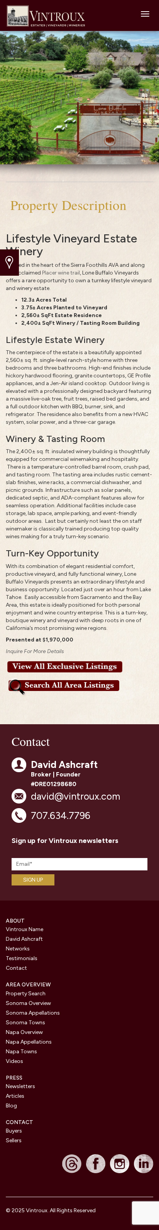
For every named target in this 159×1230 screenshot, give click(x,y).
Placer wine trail (61, 273)
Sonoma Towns (25, 1022)
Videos (14, 1061)
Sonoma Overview (28, 1003)
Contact (16, 968)
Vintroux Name (24, 929)
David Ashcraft (24, 939)
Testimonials (21, 958)
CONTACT (19, 1122)
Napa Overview (24, 1032)
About (15, 921)
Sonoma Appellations (33, 1013)
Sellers (14, 1140)
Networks (18, 948)
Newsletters (20, 1086)
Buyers (14, 1131)
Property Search (26, 993)
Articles (15, 1096)
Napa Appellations (29, 1042)
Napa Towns (21, 1051)
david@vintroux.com (75, 796)
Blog (11, 1105)
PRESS (14, 1078)
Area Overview (28, 984)
